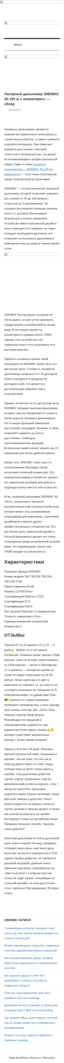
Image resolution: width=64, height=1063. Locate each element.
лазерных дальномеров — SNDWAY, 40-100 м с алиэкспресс (29, 169)
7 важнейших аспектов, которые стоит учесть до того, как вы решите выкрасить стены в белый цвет (31, 933)
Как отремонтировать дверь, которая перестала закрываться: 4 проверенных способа (30, 963)
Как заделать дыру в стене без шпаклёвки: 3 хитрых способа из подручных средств (25, 980)
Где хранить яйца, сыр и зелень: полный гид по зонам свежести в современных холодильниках (30, 1022)
